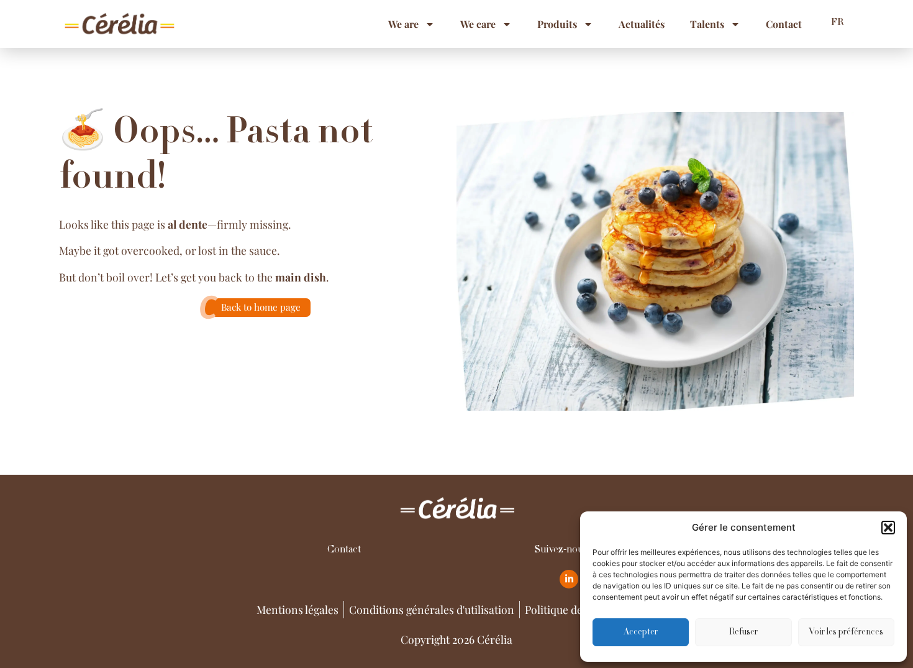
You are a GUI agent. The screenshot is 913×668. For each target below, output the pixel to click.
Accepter (641, 633)
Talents (707, 23)
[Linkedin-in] (569, 579)
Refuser (743, 633)
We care (478, 23)
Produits (557, 23)
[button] (888, 527)
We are (403, 23)
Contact (784, 23)
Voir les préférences (846, 633)
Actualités (642, 23)
